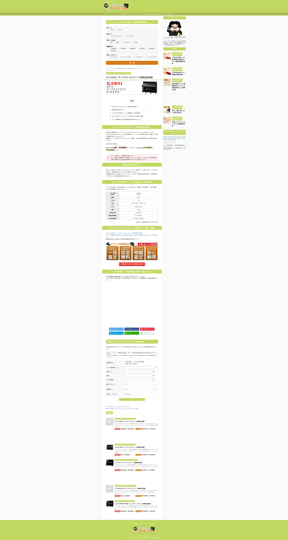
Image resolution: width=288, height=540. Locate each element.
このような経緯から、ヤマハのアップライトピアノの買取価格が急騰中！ (124, 233)
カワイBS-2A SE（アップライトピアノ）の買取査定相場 (130, 488)
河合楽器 (137, 408)
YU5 (169, 138)
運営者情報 (136, 523)
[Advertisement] (132, 292)
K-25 (108, 408)
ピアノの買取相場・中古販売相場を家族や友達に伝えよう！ (127, 119)
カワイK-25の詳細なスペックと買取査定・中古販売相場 (126, 113)
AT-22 (178, 138)
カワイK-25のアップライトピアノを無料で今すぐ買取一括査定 (127, 116)
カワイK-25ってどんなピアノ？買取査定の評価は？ (125, 106)
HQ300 (173, 138)
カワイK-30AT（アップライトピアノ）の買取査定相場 (129, 447)
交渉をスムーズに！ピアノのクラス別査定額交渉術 (178, 124)
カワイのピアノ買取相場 (132, 14)
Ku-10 (166, 139)
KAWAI (111, 408)
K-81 (174, 139)
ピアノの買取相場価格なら (144, 536)
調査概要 (152, 523)
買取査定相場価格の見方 (156, 14)
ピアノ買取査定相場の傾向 (144, 14)
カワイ (124, 408)
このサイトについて (108, 14)
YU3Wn (183, 136)
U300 (178, 136)
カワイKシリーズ (111, 406)
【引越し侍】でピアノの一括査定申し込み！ (132, 264)
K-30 (182, 138)
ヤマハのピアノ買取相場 (120, 14)
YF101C (169, 136)
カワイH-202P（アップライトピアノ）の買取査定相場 (129, 421)
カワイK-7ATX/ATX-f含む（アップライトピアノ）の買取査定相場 (133, 503)
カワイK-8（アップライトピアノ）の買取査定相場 (128, 462)
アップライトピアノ (118, 408)
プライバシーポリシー (144, 523)
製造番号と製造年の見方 (168, 14)
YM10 (174, 136)
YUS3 (164, 138)
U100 (164, 136)
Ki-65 (170, 139)
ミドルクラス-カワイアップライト (123, 406)
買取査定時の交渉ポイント (118, 109)
